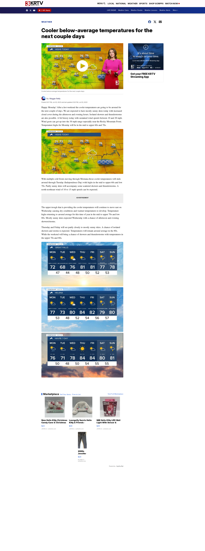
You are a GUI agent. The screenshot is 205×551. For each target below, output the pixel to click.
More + (175, 10)
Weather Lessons (151, 10)
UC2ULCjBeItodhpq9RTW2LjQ (34, 10)
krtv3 (27, 10)
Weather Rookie (136, 10)
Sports (143, 3)
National (121, 3)
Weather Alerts (164, 10)
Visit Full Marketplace (115, 394)
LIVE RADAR (111, 10)
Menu (100, 3)
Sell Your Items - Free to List (70, 394)
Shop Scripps (156, 3)
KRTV (31, 10)
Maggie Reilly (54, 98)
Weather (132, 3)
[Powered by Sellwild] (119, 466)
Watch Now (171, 3)
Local (111, 3)
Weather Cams (123, 10)
